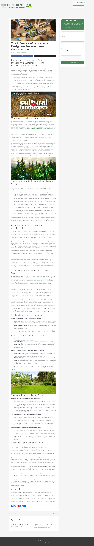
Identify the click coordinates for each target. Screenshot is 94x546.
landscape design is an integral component (27, 446)
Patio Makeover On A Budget (20, 524)
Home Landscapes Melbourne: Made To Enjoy (44, 525)
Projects (49, 11)
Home (28, 11)
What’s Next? (42, 11)
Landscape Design (23, 52)
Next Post (55, 513)
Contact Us (64, 11)
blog (48, 86)
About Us (34, 11)
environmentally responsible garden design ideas (37, 128)
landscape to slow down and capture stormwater (40, 280)
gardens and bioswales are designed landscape (23, 299)
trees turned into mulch (22, 421)
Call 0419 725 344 (73, 21)
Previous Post (12, 513)
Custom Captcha (66, 50)
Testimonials (56, 11)
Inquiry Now (73, 62)
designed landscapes (31, 277)
